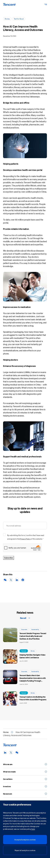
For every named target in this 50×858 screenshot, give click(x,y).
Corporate (24, 629)
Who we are (8, 764)
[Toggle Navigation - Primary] (45, 4)
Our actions (7, 779)
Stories (7, 19)
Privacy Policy (25, 539)
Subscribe (8, 557)
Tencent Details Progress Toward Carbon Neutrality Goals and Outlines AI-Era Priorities (32, 636)
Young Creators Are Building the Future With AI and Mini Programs (33, 698)
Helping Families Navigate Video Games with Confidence (32, 656)
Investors (7, 786)
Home (6, 732)
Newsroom (7, 794)
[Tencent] (9, 4)
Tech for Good (19, 19)
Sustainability (35, 629)
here (33, 829)
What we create (9, 771)
